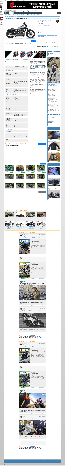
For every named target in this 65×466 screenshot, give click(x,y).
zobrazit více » (46, 46)
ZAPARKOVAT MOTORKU (54, 53)
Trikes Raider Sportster (51, 117)
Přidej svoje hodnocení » (46, 47)
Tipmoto (34, 68)
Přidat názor (33, 41)
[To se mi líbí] (42, 234)
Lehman (49, 116)
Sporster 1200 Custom (51, 93)
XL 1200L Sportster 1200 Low (52, 111)
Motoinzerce (43, 67)
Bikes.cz (6, 0)
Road (49, 118)
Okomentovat (42, 255)
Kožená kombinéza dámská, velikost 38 (53, 152)
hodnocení (57, 18)
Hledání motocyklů (36, 14)
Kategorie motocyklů (22, 14)
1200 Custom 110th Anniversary (53, 85)
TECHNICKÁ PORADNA (24, 59)
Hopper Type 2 (50, 121)
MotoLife (23, 281)
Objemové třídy (29, 14)
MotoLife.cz (24, 0)
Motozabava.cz (18, 0)
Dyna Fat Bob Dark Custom (52, 91)
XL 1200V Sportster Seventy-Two (20, 171)
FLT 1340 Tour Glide (9, 171)
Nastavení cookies (44, 460)
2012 (13, 18)
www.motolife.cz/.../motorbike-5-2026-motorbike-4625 (30, 346)
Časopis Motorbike (25, 234)
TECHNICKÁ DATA (9, 59)
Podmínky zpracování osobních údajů (24, 460)
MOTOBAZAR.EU (53, 128)
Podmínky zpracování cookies (35, 460)
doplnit (41, 32)
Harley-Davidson (51, 84)
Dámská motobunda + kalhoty (52, 141)
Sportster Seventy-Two (51, 98)
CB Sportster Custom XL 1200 (53, 90)
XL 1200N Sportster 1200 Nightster (41, 171)
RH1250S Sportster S (9, 180)
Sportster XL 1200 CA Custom (53, 101)
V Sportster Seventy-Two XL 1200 (53, 109)
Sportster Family (50, 94)
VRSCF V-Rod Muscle (41, 189)
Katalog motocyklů (8, 18)
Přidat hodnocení (56, 40)
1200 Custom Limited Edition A (53, 86)
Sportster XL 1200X (51, 106)
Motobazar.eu (12, 0)
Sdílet (33, 255)
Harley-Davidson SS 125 (10, 217)
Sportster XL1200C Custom (52, 104)
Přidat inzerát (43, 163)
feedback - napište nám (35, 93)
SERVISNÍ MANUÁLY (16, 59)
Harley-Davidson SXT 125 (30, 217)
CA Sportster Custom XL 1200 (53, 89)
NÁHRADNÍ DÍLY (32, 59)
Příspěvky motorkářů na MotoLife (28, 232)
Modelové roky (8, 14)
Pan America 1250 (30, 171)
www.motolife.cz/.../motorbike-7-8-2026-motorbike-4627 (31, 237)
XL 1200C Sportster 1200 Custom (53, 110)
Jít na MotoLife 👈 (42, 339)
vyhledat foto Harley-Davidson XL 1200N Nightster (48, 35)
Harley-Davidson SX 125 (41, 217)
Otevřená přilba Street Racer (52, 130)
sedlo (48, 177)
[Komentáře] (44, 234)
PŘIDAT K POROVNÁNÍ (53, 54)
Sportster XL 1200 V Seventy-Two (53, 105)
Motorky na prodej (9, 163)
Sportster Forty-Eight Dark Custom (53, 96)
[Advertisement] (25, 155)
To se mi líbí (24, 255)
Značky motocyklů (14, 14)
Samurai (50, 122)
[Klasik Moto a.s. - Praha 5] (9, 167)
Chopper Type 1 (50, 123)
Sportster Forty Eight (51, 95)
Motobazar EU (37, 67)
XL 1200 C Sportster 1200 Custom (30, 189)
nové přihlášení (39, 337)
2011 (16, 16)
